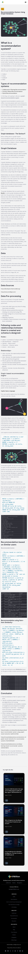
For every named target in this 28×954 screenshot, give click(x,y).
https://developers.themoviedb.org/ (10, 289)
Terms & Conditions (17, 947)
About (14, 927)
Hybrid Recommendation (9, 93)
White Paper (14, 940)
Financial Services (14, 915)
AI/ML (14, 896)
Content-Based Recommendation (12, 91)
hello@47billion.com (14, 889)
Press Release (14, 932)
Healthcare (14, 913)
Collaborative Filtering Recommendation (14, 89)
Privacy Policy (10, 947)
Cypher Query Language (8, 391)
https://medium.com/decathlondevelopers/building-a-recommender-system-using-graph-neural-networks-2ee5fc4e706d (14, 732)
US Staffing (14, 907)
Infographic (14, 937)
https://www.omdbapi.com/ (8, 292)
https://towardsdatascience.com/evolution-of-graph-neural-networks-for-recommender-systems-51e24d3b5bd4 (13, 739)
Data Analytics (14, 899)
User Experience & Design (14, 904)
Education (14, 921)
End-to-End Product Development (14, 902)
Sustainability (14, 918)
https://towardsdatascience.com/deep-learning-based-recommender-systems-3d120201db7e (12, 746)
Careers (14, 934)
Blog (14, 929)
